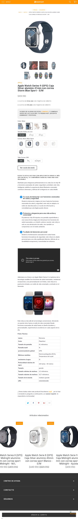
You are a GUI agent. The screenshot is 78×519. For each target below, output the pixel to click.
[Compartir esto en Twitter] (28, 403)
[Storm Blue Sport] (29, 143)
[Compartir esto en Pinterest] (38, 403)
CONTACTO (39, 490)
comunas (45, 111)
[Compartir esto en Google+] (44, 403)
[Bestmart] (39, 2)
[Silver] (29, 126)
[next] (58, 37)
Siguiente (42, 9)
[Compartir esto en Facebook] (33, 403)
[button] (21, 126)
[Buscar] (70, 2)
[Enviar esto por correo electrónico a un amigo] (49, 403)
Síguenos (39, 499)
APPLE (20, 82)
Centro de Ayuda (39, 481)
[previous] (20, 37)
